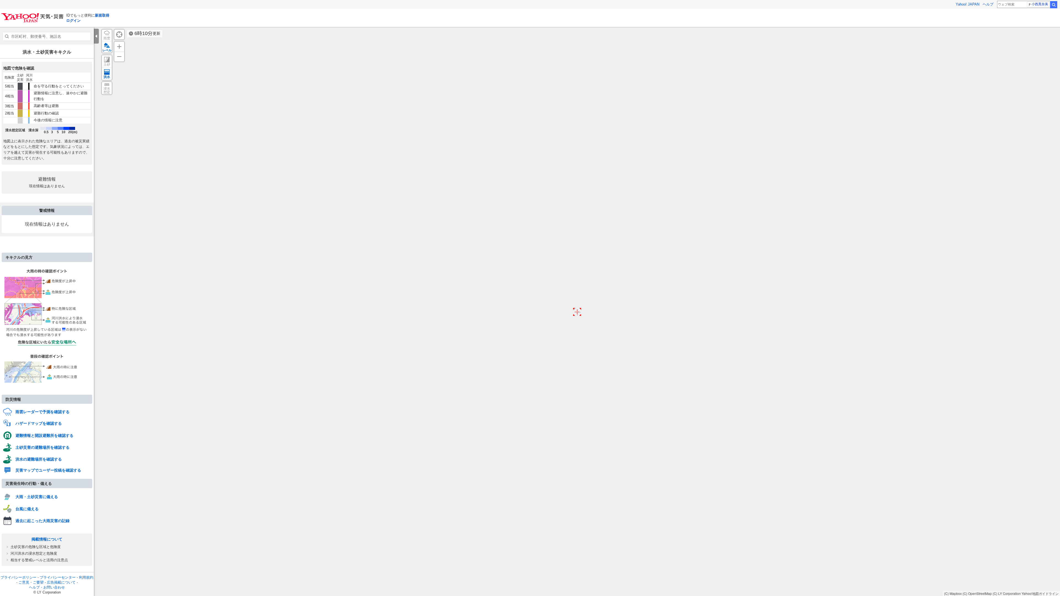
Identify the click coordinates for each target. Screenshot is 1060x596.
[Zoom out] (119, 57)
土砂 (107, 64)
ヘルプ (988, 4)
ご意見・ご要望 (31, 582)
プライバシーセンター (58, 577)
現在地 (119, 34)
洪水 (107, 77)
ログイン (73, 20)
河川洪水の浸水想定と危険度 (33, 553)
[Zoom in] (119, 47)
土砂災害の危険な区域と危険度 (35, 547)
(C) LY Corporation (1007, 593)
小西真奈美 (1040, 4)
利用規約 (86, 577)
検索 (1053, 4)
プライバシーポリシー (18, 577)
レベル (107, 50)
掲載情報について (46, 539)
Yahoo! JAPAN (967, 4)
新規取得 (102, 15)
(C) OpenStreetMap (977, 593)
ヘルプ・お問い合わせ (47, 587)
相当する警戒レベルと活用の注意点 (39, 560)
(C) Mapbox (953, 593)
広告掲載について (61, 582)
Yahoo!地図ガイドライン (1040, 593)
